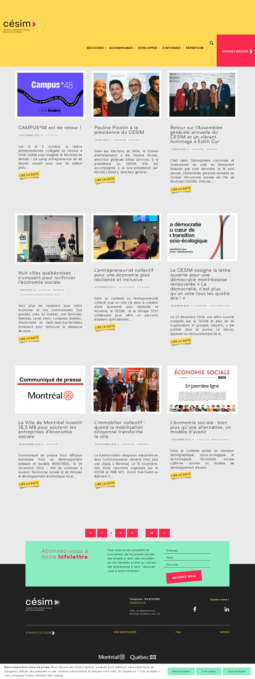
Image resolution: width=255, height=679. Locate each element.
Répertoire (195, 48)
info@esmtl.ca (137, 602)
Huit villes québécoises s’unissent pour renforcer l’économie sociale (47, 277)
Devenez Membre (235, 51)
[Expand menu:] (106, 48)
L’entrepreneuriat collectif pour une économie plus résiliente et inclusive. (124, 274)
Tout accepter (237, 671)
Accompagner (126, 287)
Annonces (134, 140)
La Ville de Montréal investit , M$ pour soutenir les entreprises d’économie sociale (50, 429)
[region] (127, 671)
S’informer (172, 48)
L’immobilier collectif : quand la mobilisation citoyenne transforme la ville (119, 429)
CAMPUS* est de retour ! (49, 127)
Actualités (51, 135)
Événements (143, 444)
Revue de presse (220, 439)
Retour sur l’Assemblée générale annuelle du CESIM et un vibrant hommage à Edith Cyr (196, 134)
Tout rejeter (208, 671)
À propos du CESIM (39, 632)
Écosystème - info (219, 306)
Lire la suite (29, 175)
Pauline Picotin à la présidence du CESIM (119, 129)
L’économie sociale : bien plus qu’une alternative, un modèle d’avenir (200, 427)
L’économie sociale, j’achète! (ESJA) (40, 295)
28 (153, 532)
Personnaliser (181, 671)
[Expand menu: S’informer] (182, 48)
